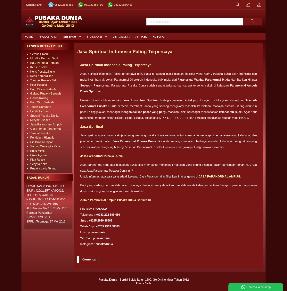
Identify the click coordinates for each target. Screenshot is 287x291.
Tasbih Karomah (40, 106)
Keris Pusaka (38, 67)
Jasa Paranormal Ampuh (46, 124)
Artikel (141, 36)
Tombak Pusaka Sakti (44, 80)
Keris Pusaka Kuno (42, 71)
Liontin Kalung (39, 98)
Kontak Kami (34, 4)
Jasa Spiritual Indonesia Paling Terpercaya (124, 51)
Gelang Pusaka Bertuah (45, 93)
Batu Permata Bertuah (44, 62)
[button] (252, 21)
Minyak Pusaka (40, 120)
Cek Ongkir (121, 36)
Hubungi (159, 36)
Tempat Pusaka (40, 133)
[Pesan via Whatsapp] (248, 5)
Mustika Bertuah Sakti (44, 58)
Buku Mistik (37, 150)
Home (28, 36)
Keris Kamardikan (41, 75)
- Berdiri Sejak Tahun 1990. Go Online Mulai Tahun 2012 (143, 279)
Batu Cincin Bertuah (43, 89)
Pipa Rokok (37, 159)
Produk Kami (47, 36)
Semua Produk (39, 54)
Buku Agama (38, 155)
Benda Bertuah (39, 111)
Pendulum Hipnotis (42, 137)
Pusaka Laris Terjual (43, 168)
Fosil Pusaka (38, 84)
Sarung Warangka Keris (45, 146)
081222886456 (63, 4)
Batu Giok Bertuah (42, 102)
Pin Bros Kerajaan (41, 142)
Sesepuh (69, 36)
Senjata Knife (38, 164)
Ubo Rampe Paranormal (45, 128)
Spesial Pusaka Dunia (44, 115)
